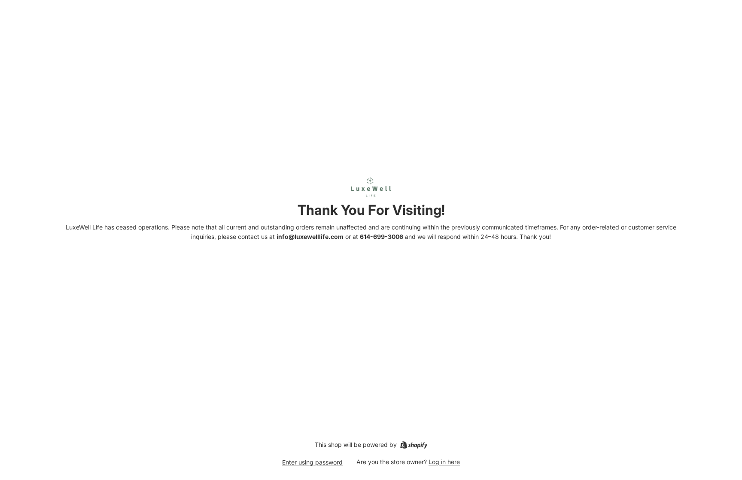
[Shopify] (413, 445)
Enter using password (312, 462)
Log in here (444, 461)
